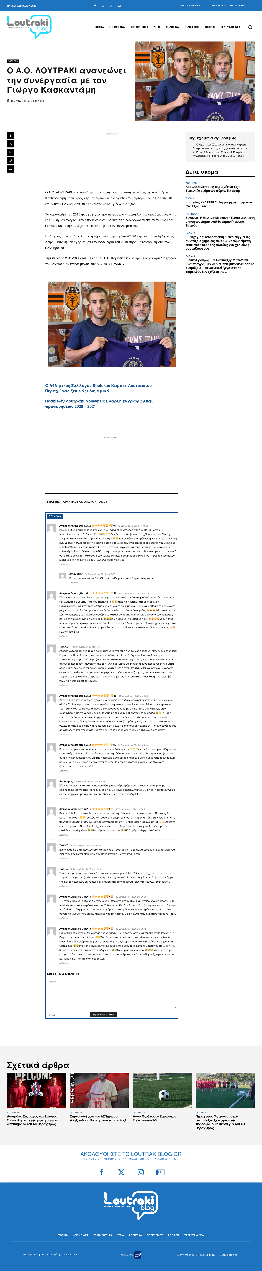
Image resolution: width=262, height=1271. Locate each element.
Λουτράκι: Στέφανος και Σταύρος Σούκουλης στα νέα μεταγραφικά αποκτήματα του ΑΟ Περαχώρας (33, 1120)
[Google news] (119, 6)
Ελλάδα (190, 233)
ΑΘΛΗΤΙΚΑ (13, 61)
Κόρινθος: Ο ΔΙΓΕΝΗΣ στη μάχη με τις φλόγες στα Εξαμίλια (220, 204)
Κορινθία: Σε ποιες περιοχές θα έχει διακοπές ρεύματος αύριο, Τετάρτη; (213, 188)
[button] (250, 27)
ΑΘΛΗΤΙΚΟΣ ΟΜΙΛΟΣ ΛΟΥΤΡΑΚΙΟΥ (85, 501)
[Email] (10, 152)
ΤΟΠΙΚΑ (190, 198)
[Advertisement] (112, 161)
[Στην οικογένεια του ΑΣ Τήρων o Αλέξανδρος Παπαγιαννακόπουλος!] (99, 1090)
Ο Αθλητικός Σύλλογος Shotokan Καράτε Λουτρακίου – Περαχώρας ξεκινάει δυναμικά (100, 388)
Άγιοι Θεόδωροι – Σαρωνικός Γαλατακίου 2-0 (154, 1118)
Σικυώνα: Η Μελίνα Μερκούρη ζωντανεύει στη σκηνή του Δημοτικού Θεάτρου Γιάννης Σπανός (220, 221)
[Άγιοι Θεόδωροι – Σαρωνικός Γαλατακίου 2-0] (162, 1090)
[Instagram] (111, 6)
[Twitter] (103, 6)
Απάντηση (63, 564)
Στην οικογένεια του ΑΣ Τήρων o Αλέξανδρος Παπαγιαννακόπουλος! (98, 1118)
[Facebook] (95, 6)
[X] (10, 143)
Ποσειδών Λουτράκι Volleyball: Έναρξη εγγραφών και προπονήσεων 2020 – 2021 (99, 403)
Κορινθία (191, 213)
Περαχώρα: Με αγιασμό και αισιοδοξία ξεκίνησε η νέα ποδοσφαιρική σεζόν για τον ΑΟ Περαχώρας (220, 1122)
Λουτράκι (191, 182)
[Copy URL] (10, 160)
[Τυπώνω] (10, 169)
